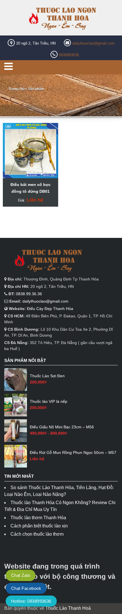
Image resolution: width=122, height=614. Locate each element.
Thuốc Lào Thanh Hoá (68, 608)
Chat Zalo (20, 575)
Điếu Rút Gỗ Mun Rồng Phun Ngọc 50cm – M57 (73, 452)
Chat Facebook (26, 588)
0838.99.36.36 (29, 294)
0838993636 (69, 55)
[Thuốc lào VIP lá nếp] (15, 405)
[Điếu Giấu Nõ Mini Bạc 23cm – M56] (15, 430)
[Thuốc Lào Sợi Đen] (15, 379)
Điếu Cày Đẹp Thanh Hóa (50, 308)
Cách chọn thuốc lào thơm (37, 534)
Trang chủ (16, 89)
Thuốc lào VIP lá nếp (48, 401)
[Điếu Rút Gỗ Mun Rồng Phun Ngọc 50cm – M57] (15, 456)
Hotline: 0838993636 (31, 601)
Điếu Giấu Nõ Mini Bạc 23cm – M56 (62, 427)
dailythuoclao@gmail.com (93, 43)
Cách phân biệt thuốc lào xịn (39, 525)
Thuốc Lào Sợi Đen (47, 376)
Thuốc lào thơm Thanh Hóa (38, 517)
